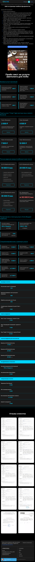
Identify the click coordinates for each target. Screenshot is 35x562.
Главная (2, 4)
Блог (20, 552)
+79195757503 (29, 2)
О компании (21, 548)
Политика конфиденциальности (20, 559)
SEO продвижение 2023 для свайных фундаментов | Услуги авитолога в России (18, 4)
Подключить (8, 184)
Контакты (21, 555)
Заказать (8, 132)
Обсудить (27, 209)
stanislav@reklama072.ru (7, 544)
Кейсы (20, 550)
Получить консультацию (27, 542)
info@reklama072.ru (5, 554)
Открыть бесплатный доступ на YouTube (17, 46)
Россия (25, 1)
